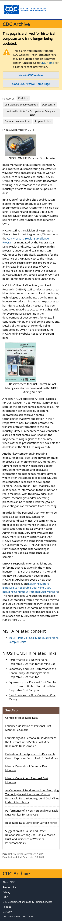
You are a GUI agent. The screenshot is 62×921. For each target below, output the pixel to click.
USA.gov (7, 911)
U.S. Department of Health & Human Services (27, 901)
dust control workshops (30, 435)
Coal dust (23, 98)
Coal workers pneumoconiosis (21, 104)
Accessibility (9, 887)
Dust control (48, 104)
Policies (7, 906)
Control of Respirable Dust (21, 717)
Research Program (42, 333)
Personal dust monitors (17, 121)
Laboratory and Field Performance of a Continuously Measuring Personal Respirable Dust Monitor (32, 673)
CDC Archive (16, 24)
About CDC (8, 882)
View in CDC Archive (31, 75)
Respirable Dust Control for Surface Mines (31, 823)
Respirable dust (42, 121)
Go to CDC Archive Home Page (31, 84)
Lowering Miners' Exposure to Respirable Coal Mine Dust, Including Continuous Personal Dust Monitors (30, 588)
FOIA (5, 896)
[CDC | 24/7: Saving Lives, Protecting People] (25, 9)
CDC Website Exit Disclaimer (18, 916)
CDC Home (47, 62)
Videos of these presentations (20, 443)
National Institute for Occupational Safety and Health (31, 113)
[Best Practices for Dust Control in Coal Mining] (20, 362)
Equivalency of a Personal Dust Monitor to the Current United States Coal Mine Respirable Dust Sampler (33, 686)
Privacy (7, 892)
